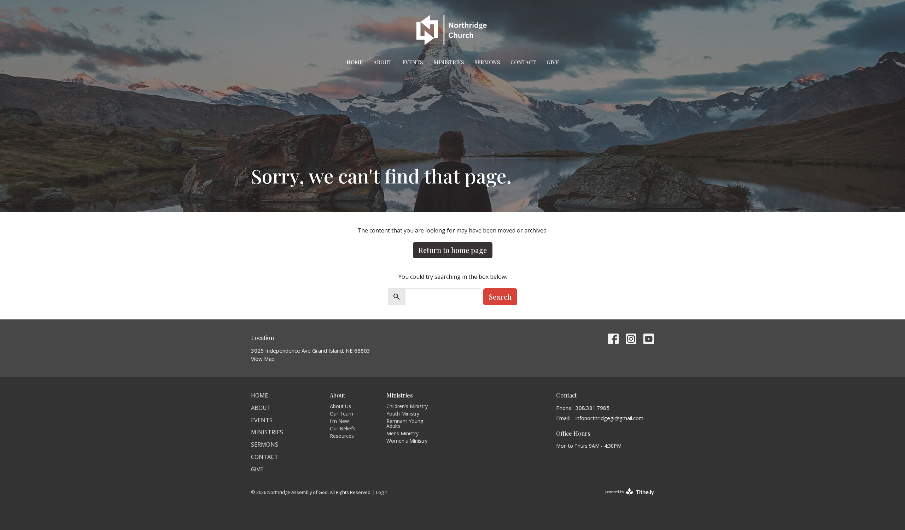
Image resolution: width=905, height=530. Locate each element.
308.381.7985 (592, 407)
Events (412, 62)
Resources (342, 435)
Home (354, 62)
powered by (626, 497)
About (382, 62)
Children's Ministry (407, 406)
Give (553, 62)
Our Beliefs (342, 428)
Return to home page (453, 250)
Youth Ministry (402, 413)
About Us (340, 406)
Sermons (487, 62)
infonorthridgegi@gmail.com (609, 418)
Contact (523, 62)
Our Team (341, 413)
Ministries (448, 62)
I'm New (339, 421)
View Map (263, 358)
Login (381, 492)
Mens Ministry (402, 433)
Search (500, 296)
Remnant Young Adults (404, 423)
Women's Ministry (406, 440)
